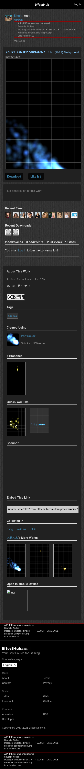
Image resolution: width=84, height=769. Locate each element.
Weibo (46, 696)
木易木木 (18, 19)
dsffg (10, 529)
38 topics (25, 343)
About (5, 678)
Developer (8, 719)
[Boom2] (16, 422)
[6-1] (62, 560)
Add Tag (12, 316)
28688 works (38, 343)
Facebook (8, 701)
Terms (46, 678)
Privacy (47, 683)
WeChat (47, 701)
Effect (18, 15)
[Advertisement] (27, 469)
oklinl (34, 529)
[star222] (16, 378)
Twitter (6, 696)
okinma (22, 529)
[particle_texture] (39, 420)
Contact (6, 683)
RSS (46, 714)
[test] (16, 560)
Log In (22, 250)
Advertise (7, 714)
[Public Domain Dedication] (16, 299)
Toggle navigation (5, 4)
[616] (39, 560)
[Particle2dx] (13, 340)
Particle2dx (28, 335)
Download (14, 176)
